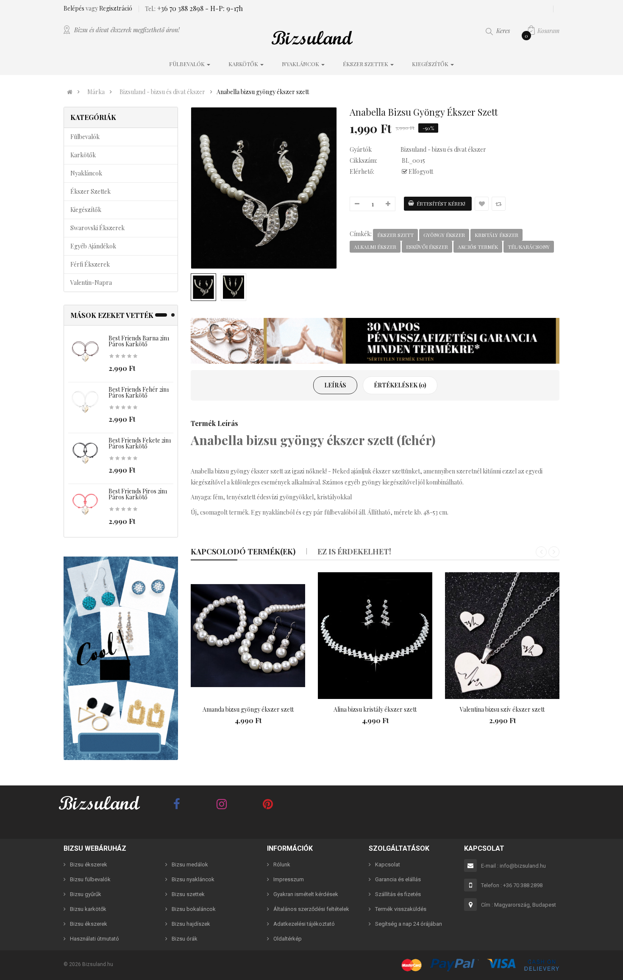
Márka (96, 92)
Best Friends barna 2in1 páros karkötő (139, 341)
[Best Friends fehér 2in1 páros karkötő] (85, 402)
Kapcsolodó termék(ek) (243, 551)
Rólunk (281, 864)
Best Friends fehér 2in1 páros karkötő (138, 392)
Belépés (75, 8)
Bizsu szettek (188, 894)
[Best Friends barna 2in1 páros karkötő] (85, 352)
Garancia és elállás (398, 879)
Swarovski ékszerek (97, 228)
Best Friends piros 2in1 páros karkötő (137, 494)
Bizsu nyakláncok (193, 879)
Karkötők (83, 155)
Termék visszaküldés (400, 909)
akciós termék (478, 246)
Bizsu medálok (190, 864)
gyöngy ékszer (444, 234)
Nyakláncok (86, 173)
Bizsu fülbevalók (90, 879)
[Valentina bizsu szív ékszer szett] (502, 635)
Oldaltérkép (287, 938)
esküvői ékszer (427, 246)
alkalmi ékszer (375, 246)
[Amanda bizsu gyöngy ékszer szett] (248, 635)
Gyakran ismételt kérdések (305, 894)
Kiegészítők (85, 210)
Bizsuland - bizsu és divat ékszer (162, 92)
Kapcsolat (387, 864)
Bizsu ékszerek (88, 864)
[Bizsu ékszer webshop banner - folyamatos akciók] (375, 341)
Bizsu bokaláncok (194, 909)
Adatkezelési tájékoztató (304, 924)
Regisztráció (115, 8)
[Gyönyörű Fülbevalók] (121, 658)
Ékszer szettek (90, 191)
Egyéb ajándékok (93, 246)
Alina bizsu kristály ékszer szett (375, 709)
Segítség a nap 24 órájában (408, 924)
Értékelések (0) (400, 385)
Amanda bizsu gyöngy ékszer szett (248, 709)
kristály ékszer (496, 234)
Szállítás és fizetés (398, 894)
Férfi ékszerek (90, 264)
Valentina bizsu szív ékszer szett (502, 709)
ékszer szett (395, 234)
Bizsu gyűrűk (85, 894)
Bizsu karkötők (88, 909)
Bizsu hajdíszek (191, 924)
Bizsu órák (184, 938)
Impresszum (288, 879)
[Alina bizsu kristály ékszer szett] (375, 635)
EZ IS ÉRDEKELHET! (354, 551)
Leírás (335, 385)
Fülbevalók (85, 137)
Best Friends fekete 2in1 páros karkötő (139, 443)
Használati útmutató (94, 938)
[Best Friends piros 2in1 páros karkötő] (85, 505)
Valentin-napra (91, 282)
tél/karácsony (529, 246)
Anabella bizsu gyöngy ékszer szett (263, 92)
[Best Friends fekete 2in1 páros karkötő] (85, 454)
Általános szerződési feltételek (311, 909)
